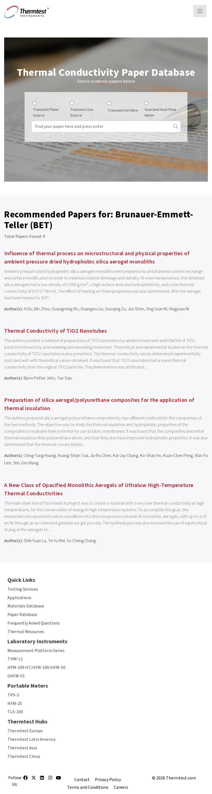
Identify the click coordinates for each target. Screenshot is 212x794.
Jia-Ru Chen (100, 456)
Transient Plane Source (46, 112)
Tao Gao (64, 378)
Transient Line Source (81, 112)
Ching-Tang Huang (40, 456)
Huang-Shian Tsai (73, 456)
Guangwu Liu (92, 309)
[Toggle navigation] (199, 11)
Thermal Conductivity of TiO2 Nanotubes (55, 331)
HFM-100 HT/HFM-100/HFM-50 (36, 667)
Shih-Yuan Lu (35, 541)
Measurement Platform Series (36, 651)
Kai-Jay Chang (125, 456)
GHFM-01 (16, 676)
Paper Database (22, 615)
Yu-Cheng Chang (81, 541)
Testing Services (22, 589)
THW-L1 (15, 659)
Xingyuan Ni (179, 309)
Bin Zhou (42, 309)
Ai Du (28, 309)
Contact (82, 780)
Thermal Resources (25, 632)
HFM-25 (14, 704)
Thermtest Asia (22, 748)
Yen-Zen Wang (25, 463)
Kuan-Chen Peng (178, 456)
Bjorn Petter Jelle (39, 378)
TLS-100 (15, 712)
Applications (19, 598)
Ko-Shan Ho (150, 456)
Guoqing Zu (115, 309)
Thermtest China (23, 756)
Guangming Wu (65, 309)
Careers (121, 787)
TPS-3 (13, 695)
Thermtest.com (181, 778)
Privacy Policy (108, 780)
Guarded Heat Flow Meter (160, 112)
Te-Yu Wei (56, 541)
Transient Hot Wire (122, 110)
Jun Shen (136, 309)
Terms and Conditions (87, 787)
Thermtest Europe (25, 731)
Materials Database (25, 606)
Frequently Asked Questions (33, 623)
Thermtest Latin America (31, 739)
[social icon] (25, 780)
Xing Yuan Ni (156, 309)
